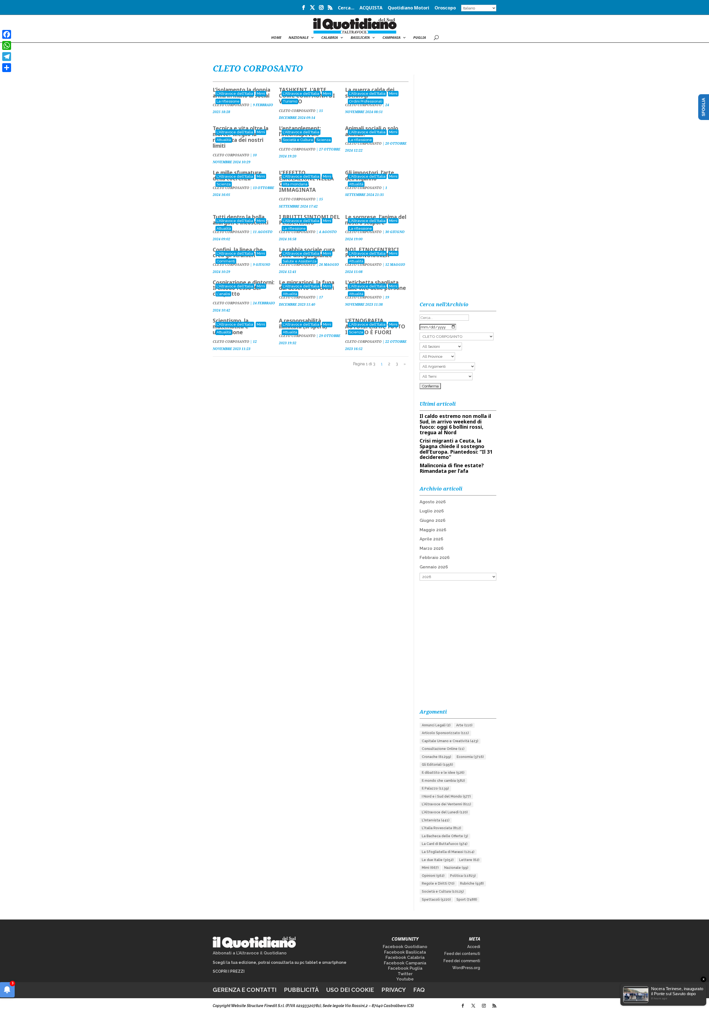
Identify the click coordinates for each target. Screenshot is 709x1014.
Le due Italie (438, 860)
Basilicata (360, 37)
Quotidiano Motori (408, 8)
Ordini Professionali (365, 101)
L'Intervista (435, 820)
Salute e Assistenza (300, 261)
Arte (464, 725)
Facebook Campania (405, 963)
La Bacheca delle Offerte (445, 836)
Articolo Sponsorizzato (445, 733)
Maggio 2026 (433, 529)
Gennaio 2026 (434, 567)
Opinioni (433, 876)
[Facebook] (6, 34)
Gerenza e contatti (244, 989)
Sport (466, 899)
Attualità (224, 140)
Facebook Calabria (405, 957)
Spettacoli (436, 899)
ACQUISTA (370, 8)
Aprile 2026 (431, 539)
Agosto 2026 (433, 501)
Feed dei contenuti (462, 953)
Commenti (226, 261)
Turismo (290, 101)
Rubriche (472, 883)
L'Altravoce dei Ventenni (446, 804)
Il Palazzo (435, 788)
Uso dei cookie (350, 989)
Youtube (405, 979)
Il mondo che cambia (443, 781)
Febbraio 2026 (434, 557)
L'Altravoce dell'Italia (235, 93)
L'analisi (223, 294)
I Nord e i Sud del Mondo (446, 796)
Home (276, 37)
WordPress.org (466, 968)
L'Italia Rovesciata (441, 828)
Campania (391, 37)
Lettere (469, 860)
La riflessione (228, 101)
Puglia (419, 37)
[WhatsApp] (6, 45)
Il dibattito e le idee (443, 773)
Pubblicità (301, 989)
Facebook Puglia (405, 968)
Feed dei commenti (461, 961)
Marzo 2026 (431, 548)
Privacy (393, 989)
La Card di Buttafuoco (444, 844)
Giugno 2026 (432, 520)
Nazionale (456, 868)
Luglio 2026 (432, 511)
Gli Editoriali (437, 765)
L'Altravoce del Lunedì (445, 812)
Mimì (261, 93)
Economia (470, 757)
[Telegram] (6, 56)
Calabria (329, 37)
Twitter (405, 973)
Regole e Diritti (438, 883)
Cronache (436, 757)
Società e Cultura (298, 140)
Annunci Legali (436, 725)
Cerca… (346, 8)
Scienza (324, 140)
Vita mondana (295, 184)
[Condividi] (6, 67)
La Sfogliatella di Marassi (448, 852)
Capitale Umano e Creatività (450, 741)
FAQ (419, 989)
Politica (463, 876)
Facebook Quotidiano (405, 946)
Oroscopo (445, 8)
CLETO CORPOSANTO (297, 110)
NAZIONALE (299, 37)
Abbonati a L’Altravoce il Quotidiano (250, 953)
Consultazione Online (443, 749)
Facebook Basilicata (405, 952)
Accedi (473, 946)
